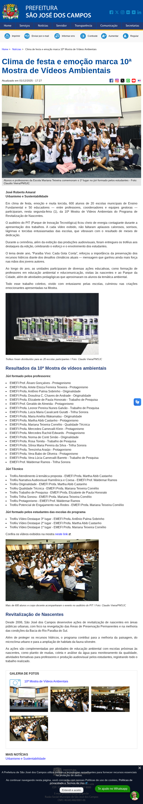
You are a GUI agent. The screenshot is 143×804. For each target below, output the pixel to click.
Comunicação (108, 25)
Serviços (25, 25)
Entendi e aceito (71, 790)
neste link (61, 534)
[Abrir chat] (134, 795)
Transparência (83, 25)
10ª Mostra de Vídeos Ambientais (46, 681)
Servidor (61, 25)
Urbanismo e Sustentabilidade (26, 758)
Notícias (43, 25)
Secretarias (132, 25)
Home (7, 25)
